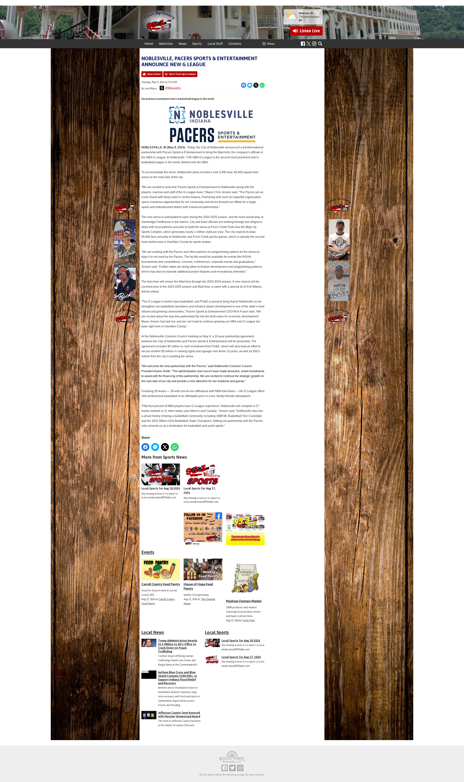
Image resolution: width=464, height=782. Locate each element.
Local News (152, 632)
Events (147, 552)
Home (148, 44)
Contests (235, 44)
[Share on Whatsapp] (262, 85)
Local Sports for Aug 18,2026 (160, 488)
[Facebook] (303, 44)
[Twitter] (232, 768)
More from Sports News (182, 74)
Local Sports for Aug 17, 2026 (200, 490)
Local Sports (217, 632)
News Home (154, 74)
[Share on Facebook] (243, 85)
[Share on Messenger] (249, 85)
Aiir (242, 774)
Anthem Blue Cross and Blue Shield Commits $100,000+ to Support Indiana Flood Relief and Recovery (177, 678)
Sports (197, 44)
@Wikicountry (173, 88)
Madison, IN (306, 13)
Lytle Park (249, 620)
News (183, 44)
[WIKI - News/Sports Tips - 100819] (245, 529)
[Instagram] (314, 44)
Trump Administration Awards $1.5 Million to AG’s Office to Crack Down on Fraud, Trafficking (177, 646)
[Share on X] (255, 85)
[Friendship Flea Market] (160, 529)
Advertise (166, 44)
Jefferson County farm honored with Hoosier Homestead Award (179, 714)
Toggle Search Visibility (320, 44)
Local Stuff (215, 44)
